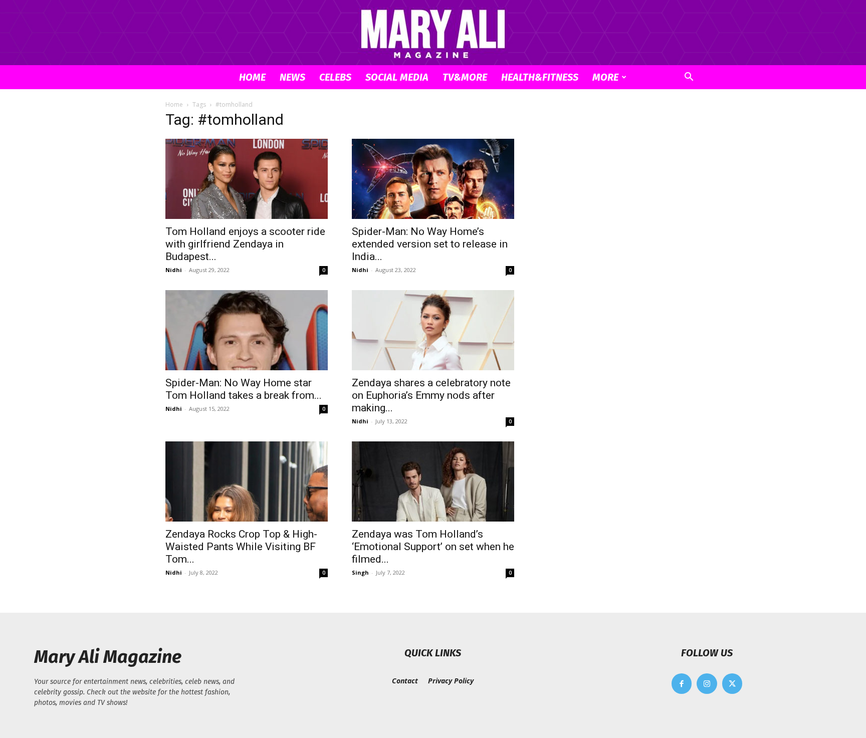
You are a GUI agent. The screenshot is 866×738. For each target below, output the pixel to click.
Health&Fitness (539, 77)
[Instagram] (707, 683)
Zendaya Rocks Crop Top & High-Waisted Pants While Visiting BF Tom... (241, 546)
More (605, 77)
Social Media (396, 77)
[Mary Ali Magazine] (433, 33)
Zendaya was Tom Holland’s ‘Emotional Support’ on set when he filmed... (433, 546)
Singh (360, 572)
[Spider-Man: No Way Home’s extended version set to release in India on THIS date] (433, 179)
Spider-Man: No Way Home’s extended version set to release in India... (430, 244)
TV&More (465, 77)
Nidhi (173, 270)
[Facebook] (682, 683)
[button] (689, 78)
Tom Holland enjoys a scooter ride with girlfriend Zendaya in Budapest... (245, 244)
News (292, 77)
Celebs (335, 77)
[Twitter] (732, 683)
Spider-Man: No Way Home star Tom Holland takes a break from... (243, 389)
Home (252, 77)
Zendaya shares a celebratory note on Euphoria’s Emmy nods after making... (431, 395)
